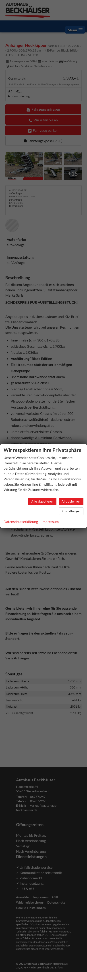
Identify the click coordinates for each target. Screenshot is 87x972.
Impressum (50, 521)
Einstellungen (71, 511)
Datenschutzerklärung (21, 521)
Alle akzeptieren (42, 501)
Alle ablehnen (71, 501)
